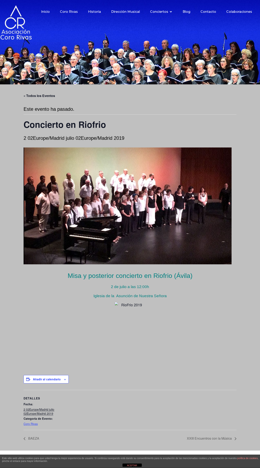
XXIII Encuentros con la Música (210, 438)
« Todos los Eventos (39, 95)
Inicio (45, 12)
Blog (186, 12)
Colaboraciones (239, 12)
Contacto (208, 12)
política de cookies (247, 458)
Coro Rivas (69, 12)
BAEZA (33, 438)
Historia (94, 12)
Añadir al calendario (47, 379)
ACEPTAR (132, 465)
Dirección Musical (125, 12)
